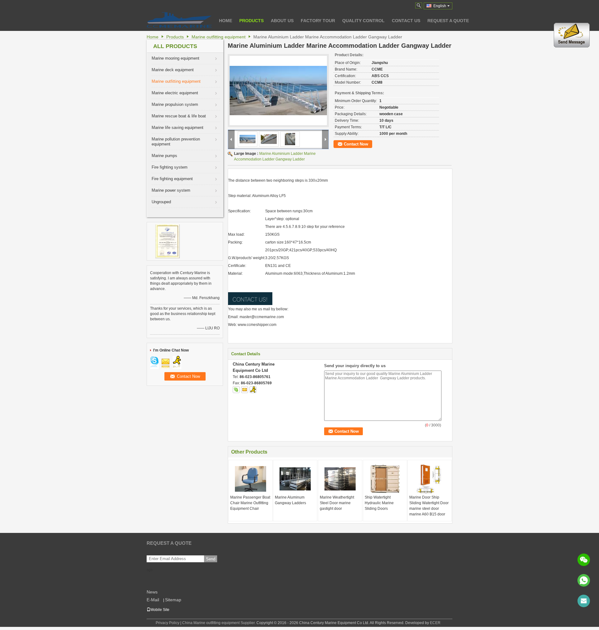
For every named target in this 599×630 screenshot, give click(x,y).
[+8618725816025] (584, 580)
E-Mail (153, 599)
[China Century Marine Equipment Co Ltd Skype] (236, 389)
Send (210, 559)
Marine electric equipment (175, 93)
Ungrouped (161, 201)
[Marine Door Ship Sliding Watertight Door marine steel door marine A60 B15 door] (429, 479)
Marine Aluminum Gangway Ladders (290, 500)
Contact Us (406, 20)
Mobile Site (159, 610)
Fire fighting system (169, 167)
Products (251, 20)
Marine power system (171, 190)
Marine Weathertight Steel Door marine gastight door (337, 503)
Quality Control (363, 20)
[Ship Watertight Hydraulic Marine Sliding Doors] (385, 479)
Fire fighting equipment (172, 178)
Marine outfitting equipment (219, 36)
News (152, 591)
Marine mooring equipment (175, 58)
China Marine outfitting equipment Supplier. (219, 623)
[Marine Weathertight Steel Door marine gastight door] (340, 479)
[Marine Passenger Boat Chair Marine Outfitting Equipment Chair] (250, 479)
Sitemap (173, 599)
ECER (435, 623)
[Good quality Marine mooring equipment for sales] (167, 241)
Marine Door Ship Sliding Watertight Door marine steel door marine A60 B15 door (429, 505)
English (439, 6)
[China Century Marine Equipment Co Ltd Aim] (253, 389)
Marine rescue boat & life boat (179, 116)
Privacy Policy (167, 623)
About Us (282, 20)
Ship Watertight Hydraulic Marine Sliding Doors (379, 503)
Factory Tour (318, 20)
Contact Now (356, 144)
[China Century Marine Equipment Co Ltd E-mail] (244, 389)
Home (225, 20)
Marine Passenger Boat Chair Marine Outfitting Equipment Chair (250, 503)
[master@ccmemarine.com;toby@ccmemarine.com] (584, 601)
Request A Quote (448, 20)
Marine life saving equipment (177, 127)
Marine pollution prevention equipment (176, 141)
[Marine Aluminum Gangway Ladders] (295, 479)
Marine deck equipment (173, 69)
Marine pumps (164, 155)
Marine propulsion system (175, 104)
